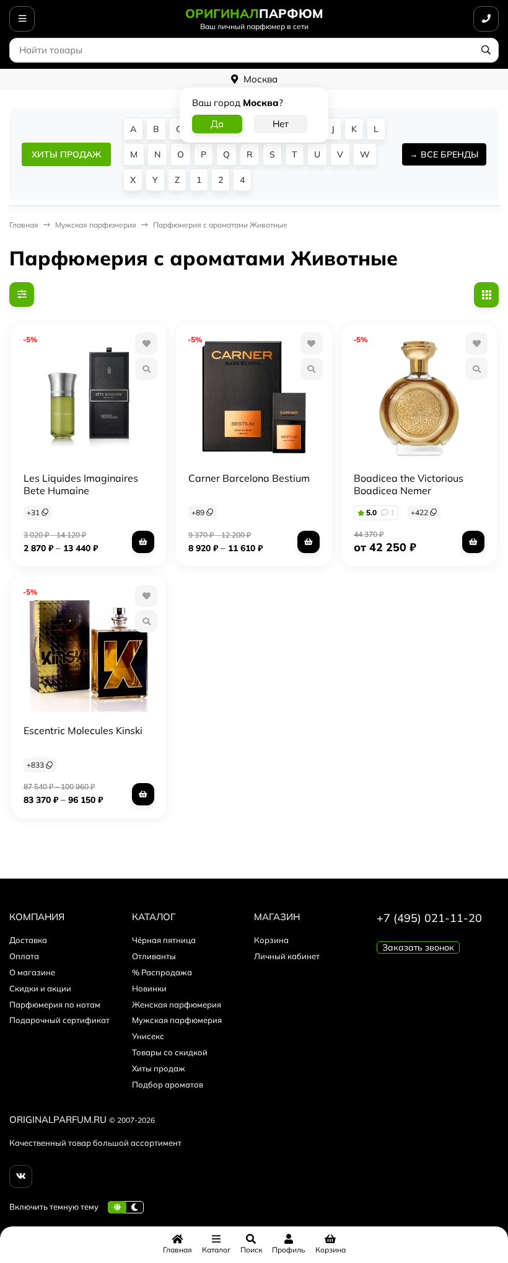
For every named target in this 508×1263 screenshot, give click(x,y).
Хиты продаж (158, 1068)
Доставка (28, 940)
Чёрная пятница (164, 940)
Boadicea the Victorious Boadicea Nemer (408, 484)
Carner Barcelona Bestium (249, 478)
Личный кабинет (287, 956)
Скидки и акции (40, 988)
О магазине (32, 972)
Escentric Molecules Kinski (83, 730)
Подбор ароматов (167, 1084)
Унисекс (148, 1036)
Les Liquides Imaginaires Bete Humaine (81, 484)
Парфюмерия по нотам (54, 1004)
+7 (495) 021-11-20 (429, 918)
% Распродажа (162, 972)
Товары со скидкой (170, 1052)
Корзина (271, 940)
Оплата (24, 956)
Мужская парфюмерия (177, 1020)
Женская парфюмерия (176, 1004)
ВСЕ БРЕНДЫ (449, 154)
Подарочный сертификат (59, 1020)
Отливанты (154, 956)
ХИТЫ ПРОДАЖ (66, 154)
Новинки (149, 988)
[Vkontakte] (20, 1176)
